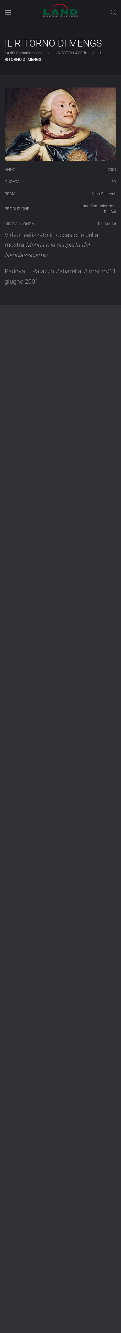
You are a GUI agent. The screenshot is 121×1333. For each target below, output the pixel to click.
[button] (8, 12)
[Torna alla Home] (60, 12)
